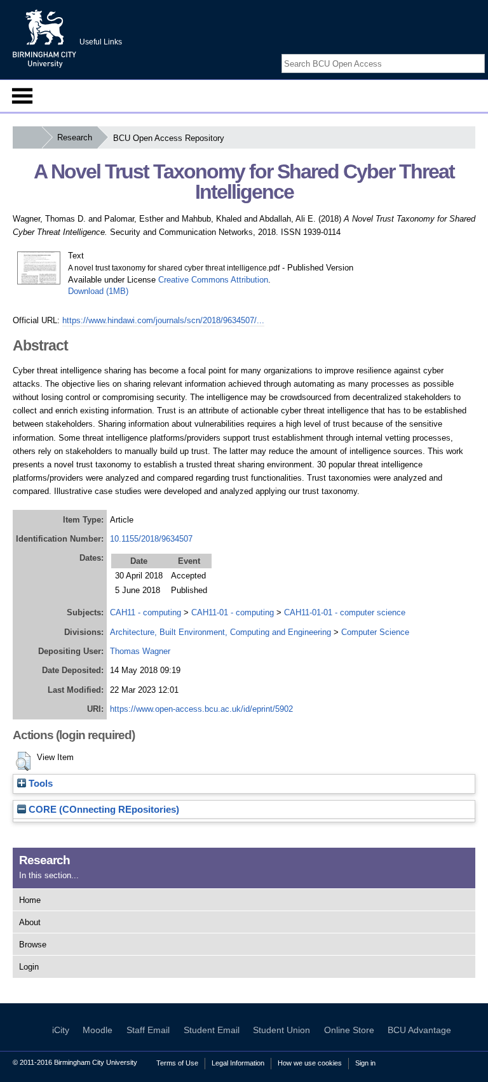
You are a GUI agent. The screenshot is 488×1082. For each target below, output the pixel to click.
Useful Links (100, 42)
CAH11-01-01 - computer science (344, 612)
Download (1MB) (98, 291)
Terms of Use (177, 1063)
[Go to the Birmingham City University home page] (44, 38)
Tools (39, 783)
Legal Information (238, 1063)
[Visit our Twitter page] (463, 52)
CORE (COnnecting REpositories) (102, 810)
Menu (22, 96)
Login (29, 967)
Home (30, 900)
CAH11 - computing (145, 612)
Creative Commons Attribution (213, 279)
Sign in (365, 1063)
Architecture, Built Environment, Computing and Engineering (220, 632)
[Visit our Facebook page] (448, 52)
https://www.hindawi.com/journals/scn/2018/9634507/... (163, 320)
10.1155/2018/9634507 (151, 539)
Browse (32, 944)
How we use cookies (310, 1063)
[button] (23, 761)
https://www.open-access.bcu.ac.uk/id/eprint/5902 (201, 709)
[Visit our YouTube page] (478, 52)
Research (74, 137)
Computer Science (375, 632)
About (30, 922)
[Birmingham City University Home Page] (27, 137)
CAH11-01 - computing (232, 612)
